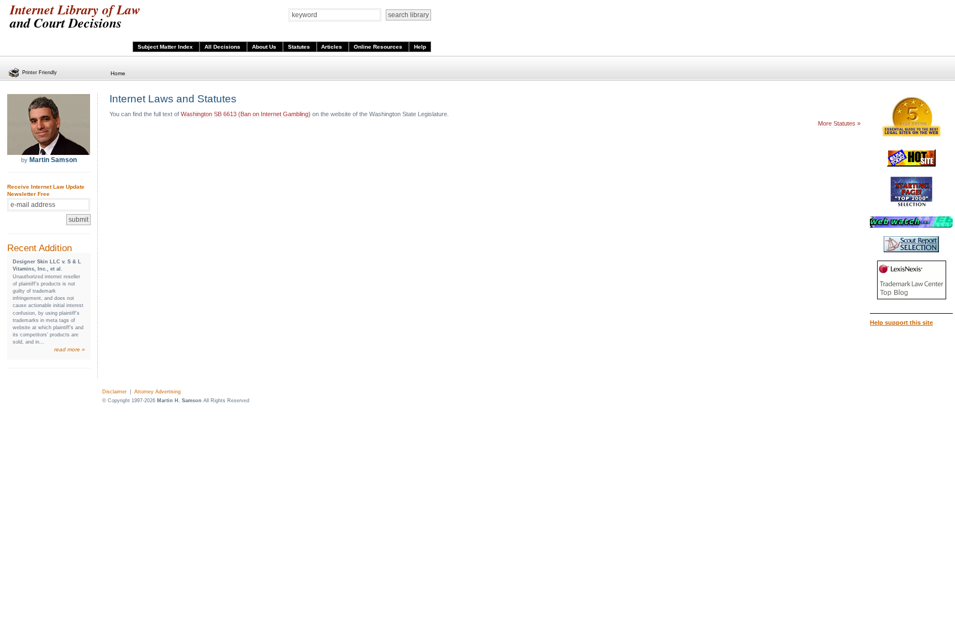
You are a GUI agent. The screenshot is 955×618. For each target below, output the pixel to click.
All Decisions (223, 47)
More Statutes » (839, 123)
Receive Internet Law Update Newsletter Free (46, 190)
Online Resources (379, 47)
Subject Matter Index (166, 47)
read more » (69, 349)
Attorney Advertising (157, 391)
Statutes (300, 47)
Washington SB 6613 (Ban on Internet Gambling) (246, 114)
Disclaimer (114, 391)
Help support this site (901, 322)
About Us (265, 47)
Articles (332, 47)
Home (118, 73)
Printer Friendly (39, 72)
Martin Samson (53, 160)
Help (420, 47)
